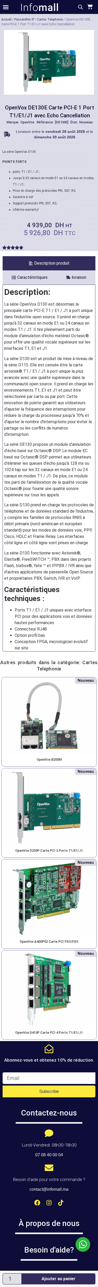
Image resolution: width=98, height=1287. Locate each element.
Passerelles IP (24, 19)
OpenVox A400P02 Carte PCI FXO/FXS (49, 941)
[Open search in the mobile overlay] (80, 7)
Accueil (6, 19)
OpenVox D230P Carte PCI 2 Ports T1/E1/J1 (49, 850)
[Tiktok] (61, 1203)
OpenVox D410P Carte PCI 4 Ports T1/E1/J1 (49, 1032)
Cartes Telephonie (50, 19)
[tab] (49, 263)
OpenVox (27, 122)
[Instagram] (49, 1203)
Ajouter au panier (59, 1278)
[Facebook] (37, 1203)
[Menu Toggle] (6, 7)
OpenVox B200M (49, 759)
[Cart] (89, 7)
